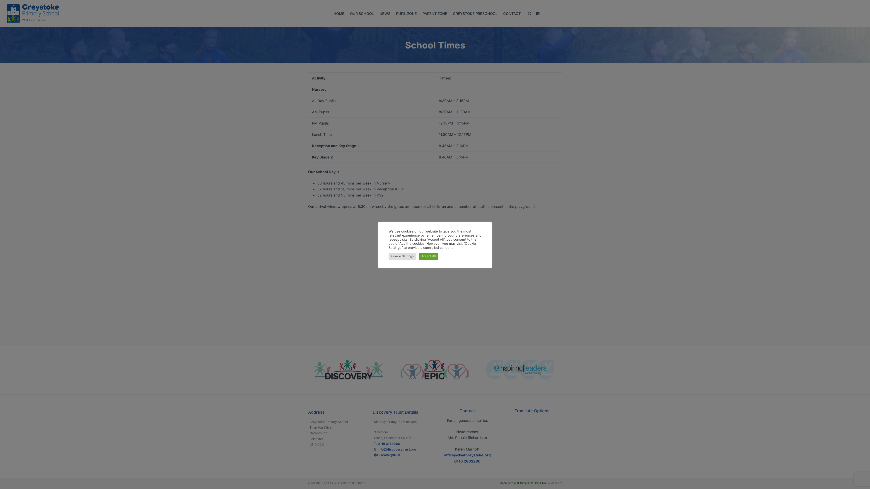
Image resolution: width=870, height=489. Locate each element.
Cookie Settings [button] (402, 256)
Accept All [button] (428, 256)
